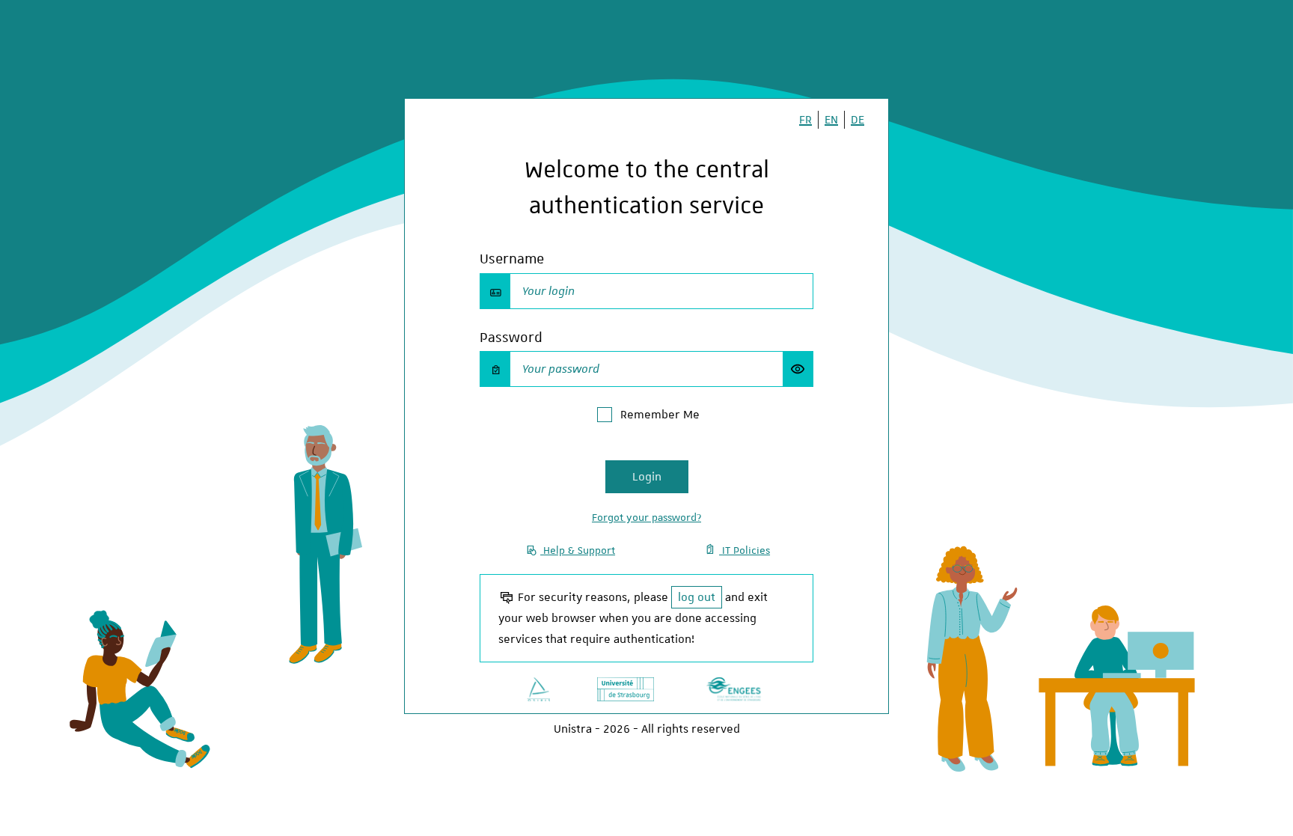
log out (696, 597)
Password (511, 337)
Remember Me (660, 414)
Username (512, 258)
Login (646, 476)
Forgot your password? (646, 517)
